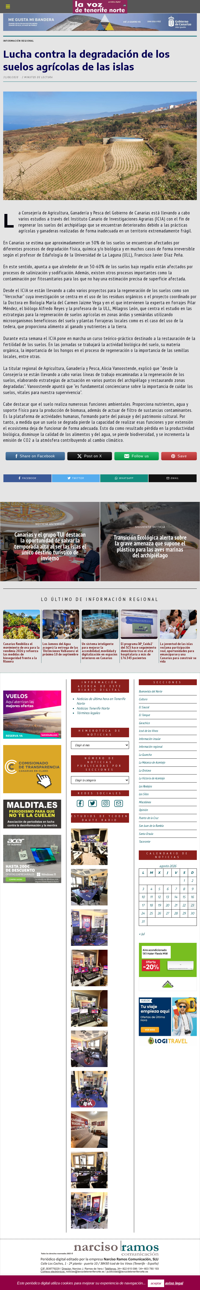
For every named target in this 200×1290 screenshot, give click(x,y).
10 (143, 897)
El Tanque (144, 715)
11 (151, 897)
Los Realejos (145, 786)
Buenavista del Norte (150, 691)
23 (192, 905)
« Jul (141, 934)
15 (183, 897)
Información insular (149, 739)
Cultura (143, 699)
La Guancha (145, 755)
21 (175, 905)
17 (143, 905)
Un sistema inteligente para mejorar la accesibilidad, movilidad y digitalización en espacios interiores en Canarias (99, 650)
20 (167, 905)
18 (151, 905)
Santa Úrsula (146, 834)
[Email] (118, 803)
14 (175, 897)
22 (183, 905)
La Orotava (145, 770)
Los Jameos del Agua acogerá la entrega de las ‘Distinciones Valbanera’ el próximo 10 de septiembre (60, 648)
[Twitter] (92, 803)
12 (159, 897)
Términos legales (88, 713)
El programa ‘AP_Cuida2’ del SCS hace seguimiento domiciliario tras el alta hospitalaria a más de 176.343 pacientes (138, 650)
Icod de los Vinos (148, 731)
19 (159, 905)
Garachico (144, 723)
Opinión (143, 810)
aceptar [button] (156, 1283)
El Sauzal (144, 707)
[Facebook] (80, 803)
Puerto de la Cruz (148, 818)
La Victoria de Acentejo (152, 778)
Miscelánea (145, 802)
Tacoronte (144, 841)
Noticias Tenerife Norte (93, 708)
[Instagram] (106, 803)
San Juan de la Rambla (151, 826)
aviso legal (174, 1283)
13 (167, 897)
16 (192, 897)
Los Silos (143, 794)
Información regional (18, 40)
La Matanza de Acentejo (152, 762)
